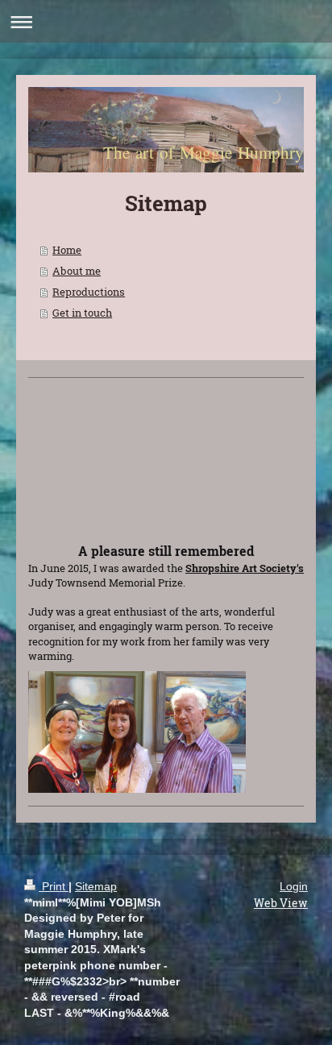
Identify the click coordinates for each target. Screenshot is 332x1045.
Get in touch (82, 312)
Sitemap (96, 886)
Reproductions (88, 291)
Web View (281, 902)
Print (53, 886)
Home (66, 250)
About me (76, 270)
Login (294, 886)
